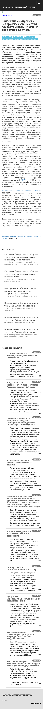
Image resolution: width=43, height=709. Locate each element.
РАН (25, 37)
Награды (31, 37)
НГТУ (10, 37)
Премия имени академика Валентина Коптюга (21, 191)
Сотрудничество (7, 39)
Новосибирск (19, 39)
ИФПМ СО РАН (18, 37)
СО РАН (4, 37)
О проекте (36, 703)
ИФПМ (24, 180)
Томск (27, 39)
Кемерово (34, 39)
